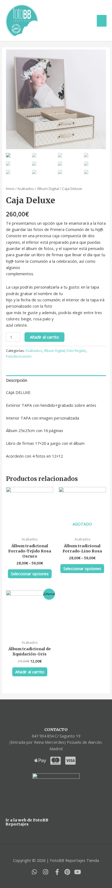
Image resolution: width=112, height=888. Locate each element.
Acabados (25, 188)
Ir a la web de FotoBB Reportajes (26, 822)
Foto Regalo (76, 350)
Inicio (10, 188)
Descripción (16, 380)
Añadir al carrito (44, 337)
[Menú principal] (102, 21)
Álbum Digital (48, 188)
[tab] (56, 380)
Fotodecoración (19, 356)
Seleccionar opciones (30, 573)
